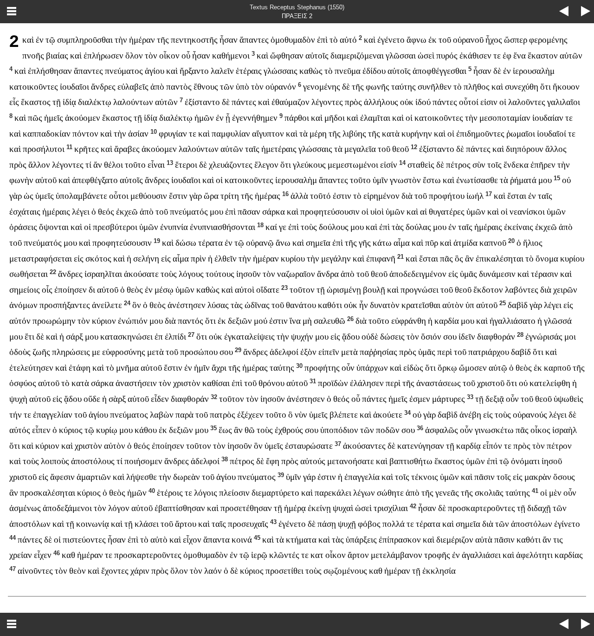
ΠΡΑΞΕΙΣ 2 (297, 16)
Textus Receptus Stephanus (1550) (297, 7)
